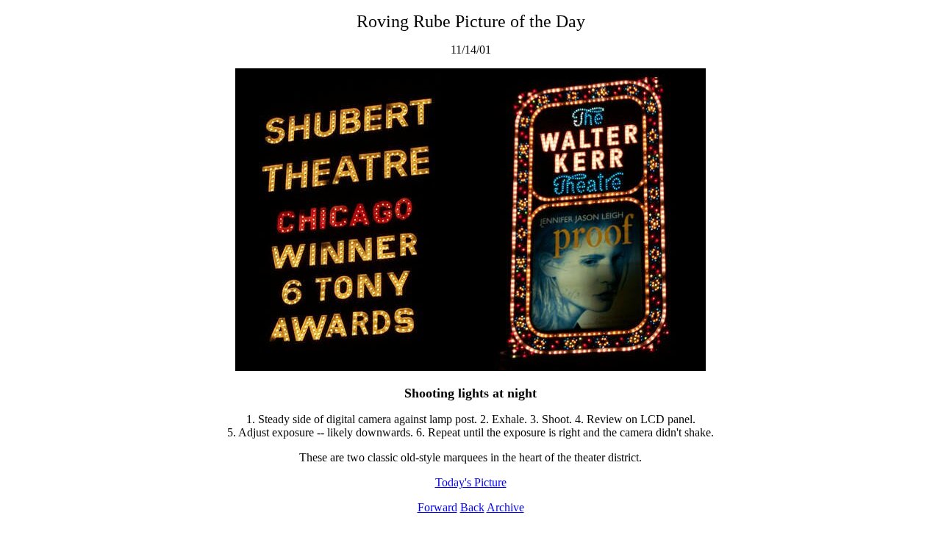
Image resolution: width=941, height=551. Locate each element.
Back (472, 507)
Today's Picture (471, 482)
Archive (505, 507)
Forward (437, 507)
